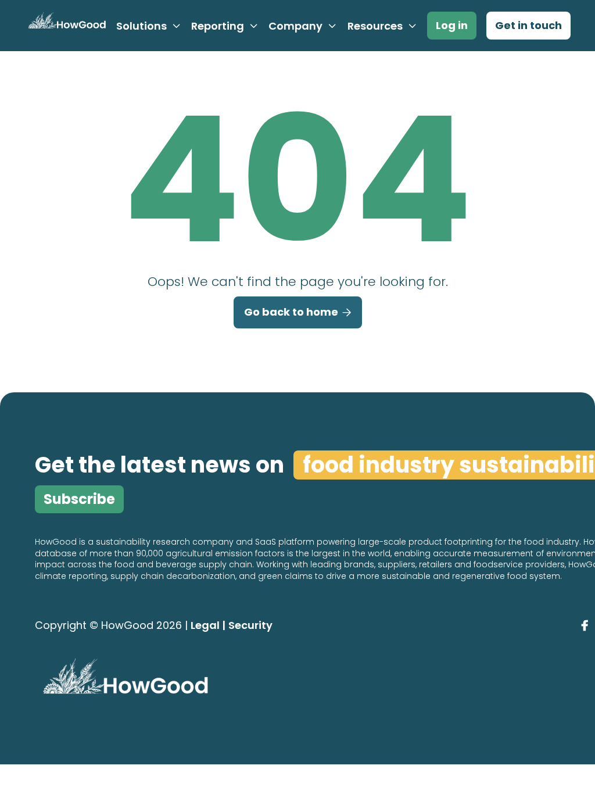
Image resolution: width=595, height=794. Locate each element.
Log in (452, 25)
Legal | (208, 625)
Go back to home (298, 312)
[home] (65, 26)
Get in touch (528, 25)
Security (250, 625)
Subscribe (79, 499)
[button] (148, 26)
